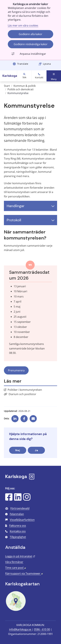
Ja (36, 450)
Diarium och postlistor (22, 394)
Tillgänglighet (18, 537)
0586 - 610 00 (42, 629)
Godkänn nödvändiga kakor (30, 44)
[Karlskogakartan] (15, 610)
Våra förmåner (14, 562)
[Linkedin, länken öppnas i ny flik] (15, 417)
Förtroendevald (19, 508)
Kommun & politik (25, 86)
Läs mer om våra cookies (23, 25)
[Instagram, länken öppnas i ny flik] (26, 499)
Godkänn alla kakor (30, 34)
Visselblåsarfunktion (22, 520)
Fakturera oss (17, 525)
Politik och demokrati (20, 89)
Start (7, 86)
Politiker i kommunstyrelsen (25, 390)
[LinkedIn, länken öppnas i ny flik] (17, 499)
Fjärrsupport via (24, 573)
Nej (17, 450)
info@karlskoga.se (20, 629)
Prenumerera (16, 370)
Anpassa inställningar (33, 54)
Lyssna (47, 63)
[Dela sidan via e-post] (33, 417)
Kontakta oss (18, 531)
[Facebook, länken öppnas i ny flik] (24, 417)
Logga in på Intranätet (20, 556)
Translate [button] (22, 63)
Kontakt (39, 77)
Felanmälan (17, 514)
